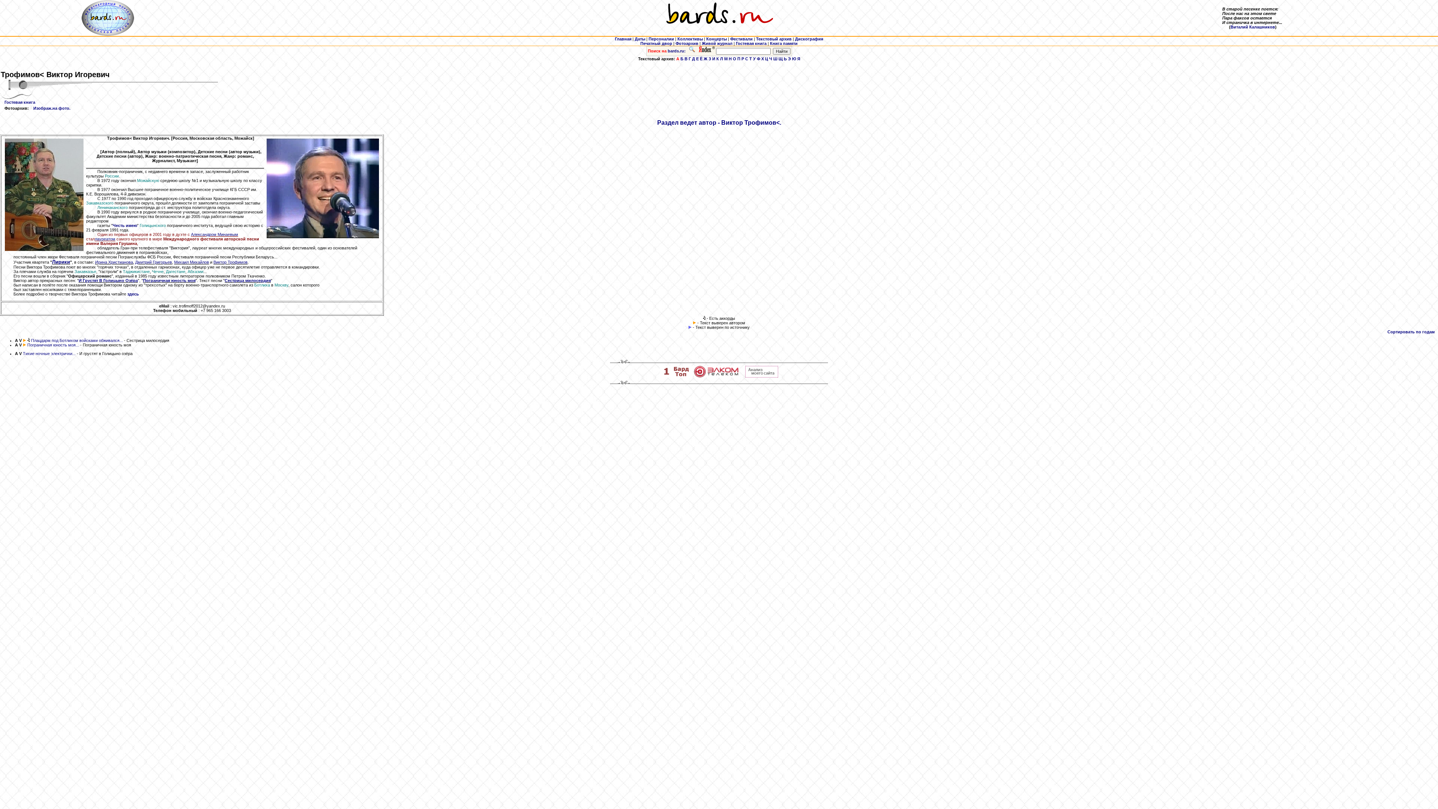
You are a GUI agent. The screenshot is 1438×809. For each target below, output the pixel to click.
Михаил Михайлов (191, 262)
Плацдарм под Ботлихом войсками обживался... (77, 340)
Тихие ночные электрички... (49, 353)
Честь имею (125, 225)
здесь (133, 294)
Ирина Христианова (114, 262)
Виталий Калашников (1253, 27)
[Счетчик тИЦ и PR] (761, 376)
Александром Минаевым (214, 234)
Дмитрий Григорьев (153, 262)
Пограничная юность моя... (53, 345)
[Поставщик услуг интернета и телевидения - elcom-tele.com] (716, 376)
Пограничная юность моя (169, 280)
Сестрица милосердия (248, 280)
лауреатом (105, 239)
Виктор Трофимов (230, 262)
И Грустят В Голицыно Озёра (108, 280)
